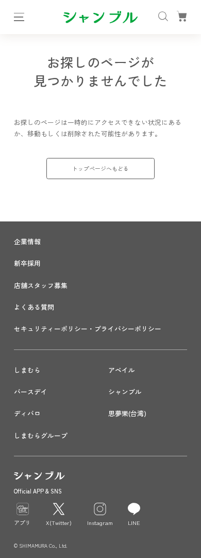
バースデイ (30, 391)
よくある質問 (34, 307)
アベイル (121, 370)
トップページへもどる (100, 168)
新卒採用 (27, 263)
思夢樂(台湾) (127, 413)
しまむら (27, 370)
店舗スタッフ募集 (41, 285)
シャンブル (125, 391)
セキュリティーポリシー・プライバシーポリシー (87, 328)
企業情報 (27, 241)
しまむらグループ (41, 435)
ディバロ (27, 413)
